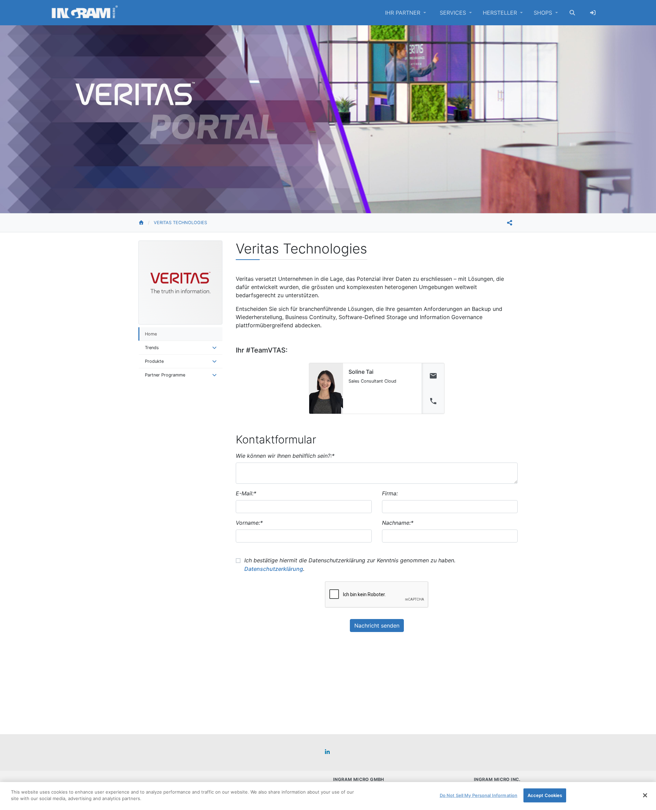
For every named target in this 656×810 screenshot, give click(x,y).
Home (151, 334)
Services (454, 12)
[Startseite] (146, 223)
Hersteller (501, 12)
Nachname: (397, 522)
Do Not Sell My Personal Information (479, 795)
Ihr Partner (403, 12)
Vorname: (249, 522)
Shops (544, 12)
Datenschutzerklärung (273, 568)
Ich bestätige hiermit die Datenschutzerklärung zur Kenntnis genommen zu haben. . (349, 564)
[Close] (645, 795)
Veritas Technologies (180, 222)
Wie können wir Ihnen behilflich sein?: (285, 455)
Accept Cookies (545, 795)
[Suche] (572, 12)
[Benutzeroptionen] (593, 12)
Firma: (390, 493)
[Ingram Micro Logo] (85, 12)
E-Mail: (246, 493)
